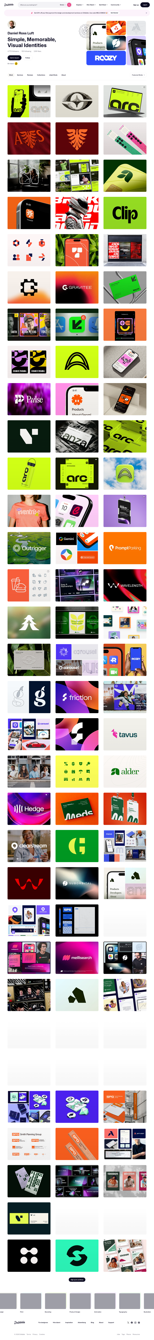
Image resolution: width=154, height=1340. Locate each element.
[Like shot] (46, 113)
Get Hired (102, 5)
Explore (79, 5)
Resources (136, 1334)
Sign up (136, 5)
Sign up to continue (77, 1280)
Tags (123, 1334)
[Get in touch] (38, 113)
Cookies (42, 1334)
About (101, 1322)
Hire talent (56, 1322)
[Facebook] (132, 1322)
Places (128, 1334)
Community (115, 5)
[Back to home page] (9, 4)
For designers (43, 1322)
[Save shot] (42, 113)
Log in (145, 5)
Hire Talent (90, 5)
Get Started (114, 13)
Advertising (82, 1322)
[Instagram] (135, 1322)
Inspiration (69, 1322)
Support (111, 1322)
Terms (29, 1334)
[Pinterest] (139, 1322)
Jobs (118, 1334)
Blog (92, 1322)
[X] (128, 1322)
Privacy (35, 1334)
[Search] (69, 5)
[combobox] (38, 5)
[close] (146, 13)
